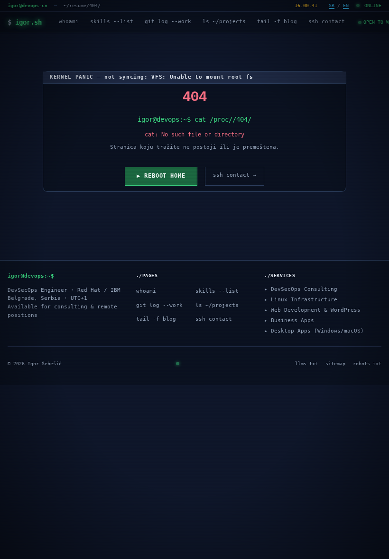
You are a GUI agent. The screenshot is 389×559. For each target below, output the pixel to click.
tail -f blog (277, 21)
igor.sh (25, 22)
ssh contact (326, 21)
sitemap (335, 363)
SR (331, 5)
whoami (69, 21)
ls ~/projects (224, 21)
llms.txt (306, 363)
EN (346, 5)
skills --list (111, 21)
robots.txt (367, 363)
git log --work (168, 21)
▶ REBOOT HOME (161, 175)
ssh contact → (234, 175)
